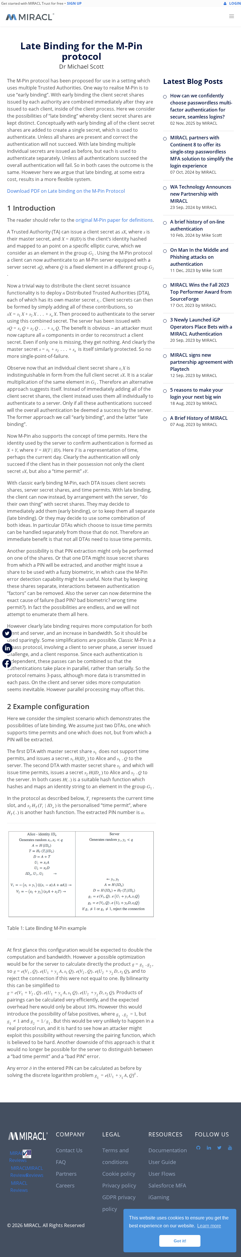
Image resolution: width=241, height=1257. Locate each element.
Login (234, 3)
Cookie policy (118, 1173)
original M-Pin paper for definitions (114, 220)
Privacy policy (119, 1185)
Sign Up (74, 3)
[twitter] (219, 1147)
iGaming (158, 1197)
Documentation (167, 1150)
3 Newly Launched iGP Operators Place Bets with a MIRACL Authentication (201, 327)
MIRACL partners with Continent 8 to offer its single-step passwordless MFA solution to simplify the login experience (201, 151)
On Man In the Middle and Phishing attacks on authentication (199, 257)
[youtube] (230, 1147)
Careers (65, 1185)
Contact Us (69, 1150)
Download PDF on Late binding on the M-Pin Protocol (66, 191)
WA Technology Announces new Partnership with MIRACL (200, 194)
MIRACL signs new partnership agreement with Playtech (201, 362)
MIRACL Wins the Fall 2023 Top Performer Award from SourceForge (201, 292)
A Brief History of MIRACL (199, 418)
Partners (66, 1173)
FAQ (61, 1161)
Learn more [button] (209, 1225)
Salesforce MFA (167, 1185)
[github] (198, 1147)
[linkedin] (208, 1147)
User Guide (162, 1161)
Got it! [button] (180, 1241)
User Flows (161, 1173)
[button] (231, 16)
